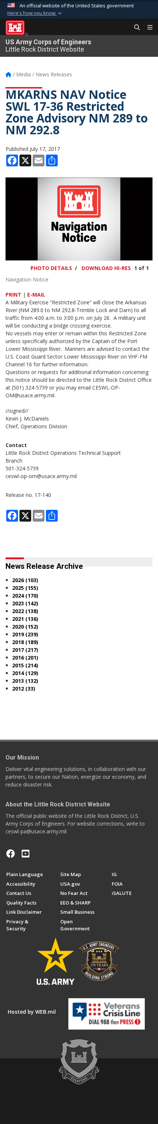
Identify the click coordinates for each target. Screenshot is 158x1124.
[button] (35, 13)
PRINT (13, 294)
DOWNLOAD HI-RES (106, 268)
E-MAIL (36, 294)
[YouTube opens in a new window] (25, 853)
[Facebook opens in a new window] (10, 853)
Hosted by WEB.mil (32, 1011)
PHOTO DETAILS (51, 268)
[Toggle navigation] (146, 27)
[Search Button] (134, 27)
